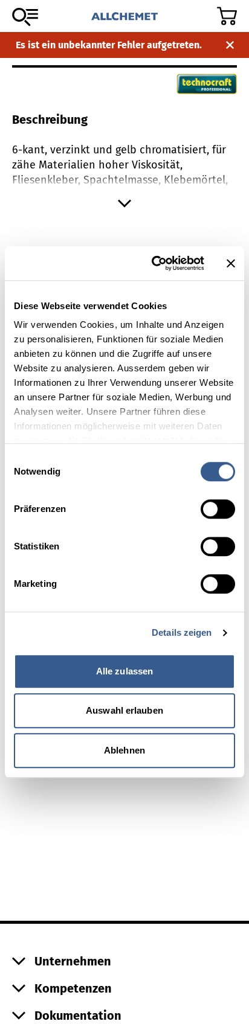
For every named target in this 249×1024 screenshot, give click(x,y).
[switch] (218, 509)
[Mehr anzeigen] (124, 203)
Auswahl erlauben (124, 710)
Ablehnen (124, 750)
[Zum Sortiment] (25, 17)
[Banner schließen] (231, 263)
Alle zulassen (124, 671)
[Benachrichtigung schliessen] (230, 45)
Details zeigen (182, 632)
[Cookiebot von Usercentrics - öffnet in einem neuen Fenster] (154, 263)
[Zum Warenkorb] (227, 16)
